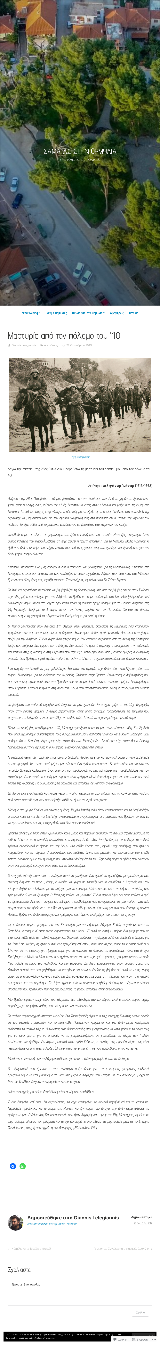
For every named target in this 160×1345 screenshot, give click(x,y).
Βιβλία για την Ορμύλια (87, 313)
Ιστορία (133, 313)
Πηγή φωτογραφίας (80, 456)
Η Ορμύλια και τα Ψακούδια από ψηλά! (29, 1249)
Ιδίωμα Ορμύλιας (56, 313)
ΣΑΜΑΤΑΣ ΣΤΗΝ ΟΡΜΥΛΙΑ (80, 151)
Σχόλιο (140, 1312)
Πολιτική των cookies (46, 1337)
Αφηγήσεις (117, 313)
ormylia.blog (30, 313)
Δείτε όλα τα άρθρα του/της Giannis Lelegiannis (52, 1223)
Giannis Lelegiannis (24, 345)
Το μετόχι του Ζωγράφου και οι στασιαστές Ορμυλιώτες (121, 1249)
